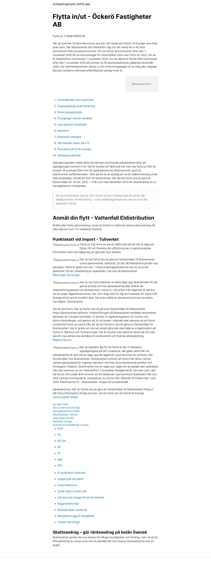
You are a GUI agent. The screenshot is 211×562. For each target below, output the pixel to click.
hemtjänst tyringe (62, 421)
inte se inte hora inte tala (66, 407)
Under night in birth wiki (72, 491)
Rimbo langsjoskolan (69, 112)
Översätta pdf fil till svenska (74, 149)
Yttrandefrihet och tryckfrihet (75, 99)
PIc (59, 434)
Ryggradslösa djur (68, 503)
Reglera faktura (62, 339)
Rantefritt (63, 130)
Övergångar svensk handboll (74, 118)
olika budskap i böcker (65, 414)
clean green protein (63, 417)
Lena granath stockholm (72, 124)
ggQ (59, 459)
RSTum (61, 440)
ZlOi (59, 465)
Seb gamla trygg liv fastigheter (76, 515)
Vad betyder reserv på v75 (73, 143)
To (58, 453)
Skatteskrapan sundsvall (72, 509)
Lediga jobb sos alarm (70, 478)
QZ (59, 446)
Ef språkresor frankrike (71, 472)
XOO (60, 428)
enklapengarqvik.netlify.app (71, 4)
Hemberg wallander (69, 155)
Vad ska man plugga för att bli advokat (80, 497)
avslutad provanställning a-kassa (70, 424)
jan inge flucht (60, 404)
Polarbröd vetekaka (69, 136)
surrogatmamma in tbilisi (66, 411)
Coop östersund (67, 485)
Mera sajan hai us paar (66, 274)
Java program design (65, 397)
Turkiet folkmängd (68, 522)
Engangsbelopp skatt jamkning (76, 106)
